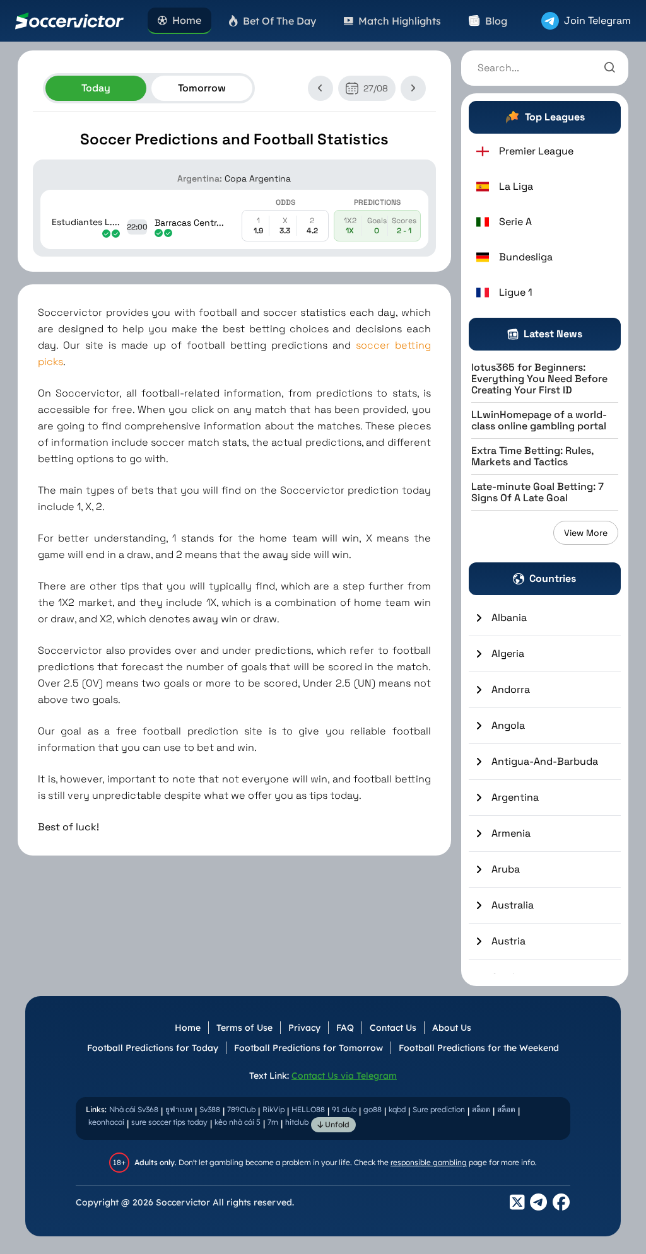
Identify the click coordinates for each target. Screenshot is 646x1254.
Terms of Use (244, 1027)
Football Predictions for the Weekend (479, 1048)
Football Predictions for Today (152, 1048)
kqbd (397, 1109)
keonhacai (106, 1122)
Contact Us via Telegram (344, 1075)
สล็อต (481, 1109)
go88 (372, 1109)
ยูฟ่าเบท (178, 1109)
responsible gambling (429, 1162)
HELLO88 (308, 1109)
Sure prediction (439, 1109)
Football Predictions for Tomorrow (308, 1048)
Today (95, 88)
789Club (241, 1109)
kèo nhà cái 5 (237, 1122)
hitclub (296, 1122)
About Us (451, 1027)
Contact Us (393, 1027)
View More (586, 532)
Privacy (304, 1027)
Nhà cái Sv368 (133, 1109)
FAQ (345, 1027)
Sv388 (209, 1109)
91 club (344, 1109)
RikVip (273, 1109)
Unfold (336, 1124)
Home (188, 1027)
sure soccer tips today (169, 1122)
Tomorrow (202, 88)
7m (272, 1122)
